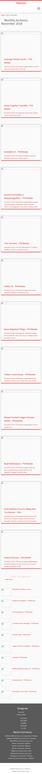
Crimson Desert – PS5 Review (23, 743)
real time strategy (9, 204)
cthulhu (30, 66)
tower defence (24, 207)
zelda (20, 158)
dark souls (33, 156)
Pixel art (13, 381)
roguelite (14, 472)
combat (30, 467)
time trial (19, 472)
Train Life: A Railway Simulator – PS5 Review (23, 758)
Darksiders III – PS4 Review (16, 151)
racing (20, 470)
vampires (6, 566)
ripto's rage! (19, 335)
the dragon (30, 335)
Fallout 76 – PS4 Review (14, 286)
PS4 (17, 66)
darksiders (7, 158)
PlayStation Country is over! (26, 741)
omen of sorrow (31, 564)
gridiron (30, 425)
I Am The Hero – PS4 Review (16, 243)
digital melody (32, 378)
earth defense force (28, 516)
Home (3, 15)
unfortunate (20, 292)
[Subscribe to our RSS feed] (6, 9)
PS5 (22, 723)
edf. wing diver (13, 518)
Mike (36, 207)
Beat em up (29, 247)
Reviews (21, 66)
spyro (24, 335)
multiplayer (13, 292)
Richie (19, 115)
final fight (6, 250)
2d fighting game (32, 561)
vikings (31, 207)
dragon (35, 333)
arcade (27, 113)
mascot (6, 335)
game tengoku (34, 113)
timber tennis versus (26, 381)
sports (18, 381)
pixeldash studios (13, 470)
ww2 (20, 69)
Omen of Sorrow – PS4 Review (17, 557)
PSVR (21, 726)
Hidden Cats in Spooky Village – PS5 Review (27, 736)
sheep (25, 204)
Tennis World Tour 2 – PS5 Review (28, 738)
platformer (12, 335)
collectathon (28, 333)
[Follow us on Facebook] (4, 9)
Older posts (8, 579)
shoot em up (12, 115)
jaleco (6, 115)
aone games (7, 564)
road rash (25, 470)
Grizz (27, 292)
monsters (19, 564)
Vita (20, 247)
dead (34, 290)
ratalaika (20, 250)
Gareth (25, 158)
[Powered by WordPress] (31, 768)
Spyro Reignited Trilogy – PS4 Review (20, 329)
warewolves (13, 566)
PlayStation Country (19, 769)
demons (30, 202)
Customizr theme (25, 771)
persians (35, 202)
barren (30, 290)
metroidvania (14, 158)
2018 (7, 15)
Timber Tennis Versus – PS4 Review (19, 374)
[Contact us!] (10, 9)
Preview (20, 712)
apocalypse (26, 156)
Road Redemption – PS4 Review (18, 463)
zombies (6, 427)
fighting (35, 247)
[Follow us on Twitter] (2, 9)
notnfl (35, 425)
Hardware (22, 718)
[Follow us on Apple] (8, 9)
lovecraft (35, 66)
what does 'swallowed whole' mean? (21, 521)
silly (6, 69)
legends (13, 564)
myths (24, 564)
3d (23, 333)
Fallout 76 (7, 292)
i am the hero (13, 250)
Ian (24, 69)
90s (24, 113)
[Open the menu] (38, 8)
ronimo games (19, 204)
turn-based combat (13, 69)
